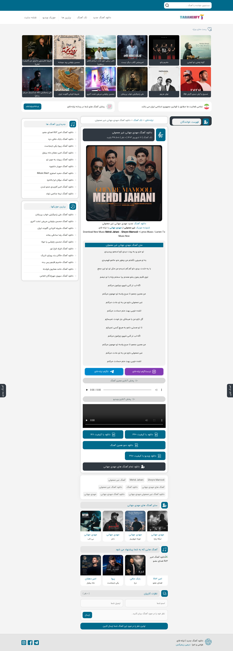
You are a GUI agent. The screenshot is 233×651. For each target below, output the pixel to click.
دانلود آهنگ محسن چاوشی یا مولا (57, 242)
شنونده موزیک (143, 228)
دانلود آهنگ (140, 223)
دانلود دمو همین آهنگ (121, 445)
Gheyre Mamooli (156, 480)
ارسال (87, 615)
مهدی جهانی (116, 228)
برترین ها (66, 17)
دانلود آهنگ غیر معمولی (110, 487)
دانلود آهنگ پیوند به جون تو (59, 159)
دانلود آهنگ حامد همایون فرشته (58, 269)
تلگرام (36, 642)
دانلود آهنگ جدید (102, 17)
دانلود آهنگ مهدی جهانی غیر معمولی (132, 132)
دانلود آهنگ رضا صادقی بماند (59, 235)
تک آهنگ (82, 17)
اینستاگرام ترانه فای (141, 371)
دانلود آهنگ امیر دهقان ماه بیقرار (57, 153)
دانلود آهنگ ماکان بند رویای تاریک (57, 255)
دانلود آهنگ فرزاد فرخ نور (61, 249)
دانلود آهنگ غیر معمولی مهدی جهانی (146, 494)
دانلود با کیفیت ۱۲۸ (100, 434)
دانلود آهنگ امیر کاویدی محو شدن (57, 187)
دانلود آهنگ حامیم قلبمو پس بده (57, 262)
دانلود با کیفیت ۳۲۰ (143, 434)
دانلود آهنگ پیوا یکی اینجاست (58, 146)
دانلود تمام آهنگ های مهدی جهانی (121, 466)
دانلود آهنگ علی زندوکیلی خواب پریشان (54, 214)
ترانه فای (149, 120)
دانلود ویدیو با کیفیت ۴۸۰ (142, 456)
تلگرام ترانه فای (101, 371)
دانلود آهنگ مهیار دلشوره (61, 166)
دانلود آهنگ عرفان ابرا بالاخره (60, 180)
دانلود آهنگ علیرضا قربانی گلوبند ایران (55, 228)
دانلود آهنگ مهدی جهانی (112, 494)
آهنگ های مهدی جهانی (153, 487)
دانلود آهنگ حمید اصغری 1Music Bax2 (55, 173)
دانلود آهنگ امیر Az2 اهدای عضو (57, 132)
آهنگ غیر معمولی (116, 480)
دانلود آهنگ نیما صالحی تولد (59, 194)
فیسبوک (30, 642)
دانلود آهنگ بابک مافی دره (60, 139)
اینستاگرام (23, 642)
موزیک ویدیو (49, 17)
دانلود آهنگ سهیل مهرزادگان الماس (56, 276)
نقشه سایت (30, 17)
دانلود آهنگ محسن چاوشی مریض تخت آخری (51, 221)
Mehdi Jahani (136, 480)
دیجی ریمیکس (183, 645)
